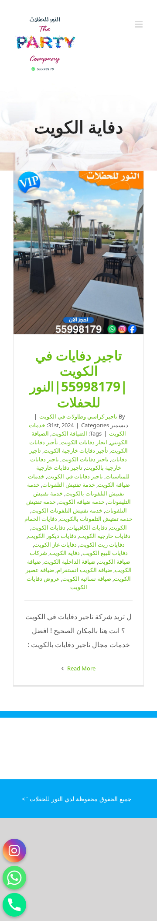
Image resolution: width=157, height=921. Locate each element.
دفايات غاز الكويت (55, 544)
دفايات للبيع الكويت (105, 553)
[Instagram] (14, 850)
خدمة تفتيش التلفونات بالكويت (75, 489)
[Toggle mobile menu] (139, 24)
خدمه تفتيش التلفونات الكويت (66, 510)
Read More (81, 668)
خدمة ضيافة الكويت (81, 502)
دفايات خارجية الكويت (104, 536)
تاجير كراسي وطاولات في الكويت (78, 416)
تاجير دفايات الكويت (85, 459)
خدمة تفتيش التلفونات (68, 484)
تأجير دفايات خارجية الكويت (76, 450)
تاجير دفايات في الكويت (75, 476)
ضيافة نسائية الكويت (86, 579)
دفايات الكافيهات (87, 527)
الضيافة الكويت (69, 433)
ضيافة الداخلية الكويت (70, 561)
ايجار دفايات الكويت (84, 442)
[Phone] (14, 905)
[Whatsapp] (14, 878)
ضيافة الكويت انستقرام (84, 570)
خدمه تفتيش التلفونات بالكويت (96, 519)
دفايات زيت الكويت (102, 544)
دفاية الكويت (65, 553)
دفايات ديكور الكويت (52, 536)
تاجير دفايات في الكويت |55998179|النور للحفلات (78, 252)
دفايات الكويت (48, 527)
